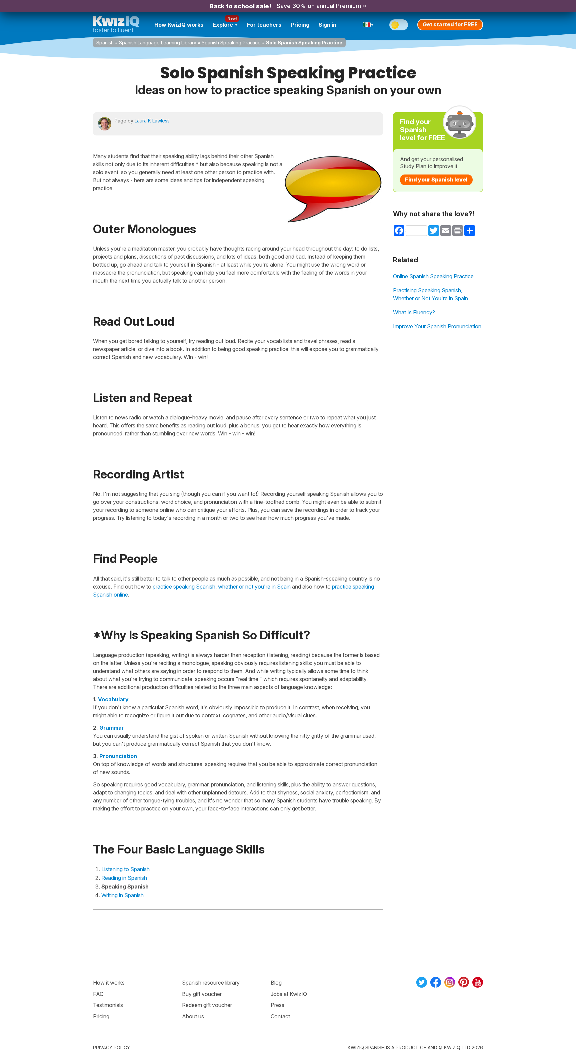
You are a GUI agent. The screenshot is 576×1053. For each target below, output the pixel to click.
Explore (223, 24)
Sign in (327, 24)
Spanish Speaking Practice (231, 42)
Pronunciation (118, 756)
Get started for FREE (450, 24)
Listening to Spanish (125, 869)
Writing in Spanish (122, 895)
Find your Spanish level (436, 179)
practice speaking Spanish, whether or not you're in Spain (222, 586)
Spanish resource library (211, 982)
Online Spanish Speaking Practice (433, 276)
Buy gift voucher (202, 994)
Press (277, 1005)
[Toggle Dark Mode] (398, 24)
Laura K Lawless (152, 120)
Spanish (105, 42)
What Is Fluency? (414, 312)
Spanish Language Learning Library (157, 42)
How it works (109, 982)
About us (193, 1016)
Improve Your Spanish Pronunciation (437, 326)
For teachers (264, 24)
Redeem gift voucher (207, 1005)
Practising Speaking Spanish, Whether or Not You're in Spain (430, 294)
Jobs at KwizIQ (289, 994)
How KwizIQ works (178, 24)
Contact (280, 1016)
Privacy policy (111, 1047)
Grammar (111, 727)
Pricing (300, 24)
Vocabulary (113, 699)
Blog (276, 982)
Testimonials (108, 1005)
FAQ (98, 994)
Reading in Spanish (124, 877)
